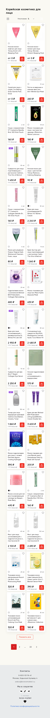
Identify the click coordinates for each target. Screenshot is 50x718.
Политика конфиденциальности (24, 706)
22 (31, 647)
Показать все (25, 637)
